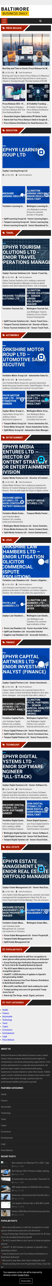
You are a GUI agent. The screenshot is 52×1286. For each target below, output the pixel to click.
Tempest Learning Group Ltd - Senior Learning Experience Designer (27, 222)
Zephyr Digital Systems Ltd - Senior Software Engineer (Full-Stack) (26, 785)
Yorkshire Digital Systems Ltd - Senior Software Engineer (13, 820)
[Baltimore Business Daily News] (15, 11)
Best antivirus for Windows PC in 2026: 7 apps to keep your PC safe (31, 1163)
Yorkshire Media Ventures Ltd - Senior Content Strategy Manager (13, 513)
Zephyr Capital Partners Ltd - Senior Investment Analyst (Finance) (26, 682)
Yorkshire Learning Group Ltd (13, 206)
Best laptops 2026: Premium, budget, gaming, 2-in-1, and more (31, 1171)
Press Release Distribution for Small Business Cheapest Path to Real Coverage (27, 123)
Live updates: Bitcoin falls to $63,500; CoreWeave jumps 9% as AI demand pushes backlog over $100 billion (31, 1203)
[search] (40, 21)
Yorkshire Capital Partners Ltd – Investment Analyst (13, 718)
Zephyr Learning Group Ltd (14, 171)
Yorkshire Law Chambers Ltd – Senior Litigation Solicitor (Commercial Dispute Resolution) (26, 580)
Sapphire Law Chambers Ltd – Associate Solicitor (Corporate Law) (27, 635)
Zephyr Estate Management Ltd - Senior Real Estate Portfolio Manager (26, 887)
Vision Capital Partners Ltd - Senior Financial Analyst (27, 730)
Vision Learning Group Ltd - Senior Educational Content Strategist (27, 225)
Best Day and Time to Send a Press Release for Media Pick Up (26, 68)
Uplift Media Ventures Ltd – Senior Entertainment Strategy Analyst (27, 532)
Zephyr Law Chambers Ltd (13, 615)
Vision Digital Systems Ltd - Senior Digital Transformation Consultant (38, 820)
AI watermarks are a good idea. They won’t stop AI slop (31, 1179)
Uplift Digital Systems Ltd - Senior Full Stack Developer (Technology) (27, 836)
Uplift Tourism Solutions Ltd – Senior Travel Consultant (27, 321)
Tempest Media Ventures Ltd (38, 513)
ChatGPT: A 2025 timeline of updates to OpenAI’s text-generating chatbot (24, 975)
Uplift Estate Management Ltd (17, 942)
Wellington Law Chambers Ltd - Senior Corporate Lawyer (38, 615)
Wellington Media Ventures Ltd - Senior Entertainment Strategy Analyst (27, 526)
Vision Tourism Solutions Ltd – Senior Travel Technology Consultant (27, 328)
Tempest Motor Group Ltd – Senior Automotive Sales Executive (27, 423)
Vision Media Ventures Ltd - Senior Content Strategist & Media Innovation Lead (27, 529)
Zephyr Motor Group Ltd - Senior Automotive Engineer (13, 411)
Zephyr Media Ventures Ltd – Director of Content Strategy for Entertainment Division (26, 478)
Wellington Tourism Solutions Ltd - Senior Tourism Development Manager (38, 308)
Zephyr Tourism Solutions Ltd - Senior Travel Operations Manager (26, 273)
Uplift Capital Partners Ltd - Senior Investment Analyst (27, 734)
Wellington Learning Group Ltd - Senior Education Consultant (38, 206)
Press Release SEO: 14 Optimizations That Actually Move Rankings (13, 104)
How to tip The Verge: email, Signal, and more (24, 995)
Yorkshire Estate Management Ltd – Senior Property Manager (13, 923)
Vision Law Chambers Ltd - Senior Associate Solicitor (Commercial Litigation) (27, 628)
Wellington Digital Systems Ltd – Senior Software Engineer (27, 833)
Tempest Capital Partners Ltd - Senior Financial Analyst (27, 737)
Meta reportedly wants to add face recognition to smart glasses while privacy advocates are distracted (25, 957)
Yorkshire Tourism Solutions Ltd (13, 308)
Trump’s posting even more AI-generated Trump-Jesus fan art (24, 990)
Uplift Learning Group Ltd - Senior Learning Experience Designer (27, 219)
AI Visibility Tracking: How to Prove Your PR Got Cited (38, 104)
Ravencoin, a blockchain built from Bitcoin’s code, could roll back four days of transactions (31, 1195)
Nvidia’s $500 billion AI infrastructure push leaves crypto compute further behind (31, 1211)
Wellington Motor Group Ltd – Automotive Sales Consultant (38, 411)
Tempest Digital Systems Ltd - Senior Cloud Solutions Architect (27, 840)
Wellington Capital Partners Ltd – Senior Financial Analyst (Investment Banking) (38, 718)
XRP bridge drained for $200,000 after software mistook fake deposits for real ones (31, 1187)
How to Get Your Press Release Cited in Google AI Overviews (27, 120)
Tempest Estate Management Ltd (18, 939)
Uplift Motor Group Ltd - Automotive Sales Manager (26, 430)
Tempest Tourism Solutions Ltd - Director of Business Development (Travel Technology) (27, 324)
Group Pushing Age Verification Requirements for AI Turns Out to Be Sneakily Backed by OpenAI (25, 963)
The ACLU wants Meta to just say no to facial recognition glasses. (22, 969)
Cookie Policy (23, 1275)
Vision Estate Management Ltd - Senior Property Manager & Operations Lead (27, 935)
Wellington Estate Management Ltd (38, 923)
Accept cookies (26, 1281)
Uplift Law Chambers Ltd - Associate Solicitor (23, 631)
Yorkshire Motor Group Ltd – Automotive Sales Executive (26, 375)
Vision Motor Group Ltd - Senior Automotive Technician (27, 427)
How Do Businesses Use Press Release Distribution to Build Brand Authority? (25, 981)
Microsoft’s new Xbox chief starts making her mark (26, 986)
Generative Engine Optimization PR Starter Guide (25, 116)
